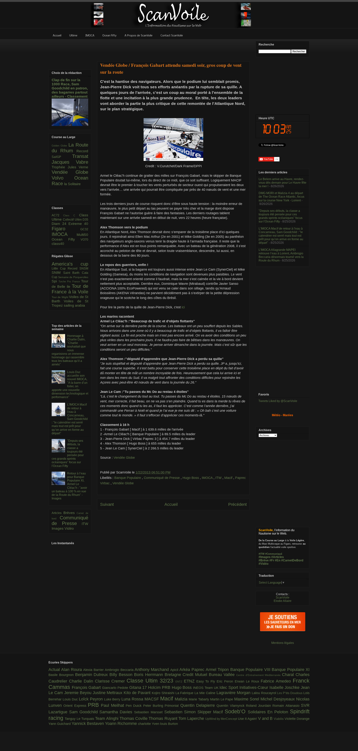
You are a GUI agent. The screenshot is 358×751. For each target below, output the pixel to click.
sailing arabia (74, 305)
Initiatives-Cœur (254, 687)
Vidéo (69, 528)
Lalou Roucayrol (264, 693)
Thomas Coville (134, 718)
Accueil (171, 504)
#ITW (261, 553)
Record (82, 151)
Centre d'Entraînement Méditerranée (259, 675)
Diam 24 (60, 224)
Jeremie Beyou (78, 692)
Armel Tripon (218, 669)
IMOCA (207, 478)
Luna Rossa (133, 699)
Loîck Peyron (91, 699)
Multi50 (82, 235)
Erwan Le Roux (248, 681)
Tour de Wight (60, 297)
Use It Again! (248, 719)
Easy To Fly (206, 681)
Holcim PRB (160, 687)
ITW (218, 478)
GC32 (84, 229)
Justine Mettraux (108, 692)
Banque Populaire (128, 478)
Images (58, 528)
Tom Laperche (191, 718)
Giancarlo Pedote (115, 688)
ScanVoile (282, 597)
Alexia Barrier (94, 670)
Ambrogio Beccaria (120, 670)
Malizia (182, 699)
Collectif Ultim (73, 219)
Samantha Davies (116, 712)
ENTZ (179, 681)
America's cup (70, 264)
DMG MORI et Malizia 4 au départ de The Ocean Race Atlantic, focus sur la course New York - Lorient (281, 196)
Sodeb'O (236, 711)
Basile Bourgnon (61, 675)
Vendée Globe (124, 457)
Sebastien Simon (181, 712)
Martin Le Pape (222, 699)
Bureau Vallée (222, 674)
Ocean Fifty (66, 239)
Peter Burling (154, 706)
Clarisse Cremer (111, 681)
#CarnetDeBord (292, 560)
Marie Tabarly (199, 699)
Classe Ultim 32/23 (151, 681)
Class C (71, 215)
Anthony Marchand (152, 669)
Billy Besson (121, 674)
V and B (266, 718)
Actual (54, 669)
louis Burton (169, 724)
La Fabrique (185, 693)
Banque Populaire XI (291, 669)
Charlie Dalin (82, 681)
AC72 (57, 215)
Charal (289, 674)
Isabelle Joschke (285, 687)
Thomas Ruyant (163, 718)
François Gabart (87, 687)
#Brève (264, 560)
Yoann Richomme (121, 723)
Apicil (174, 670)
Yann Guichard (60, 724)
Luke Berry (113, 699)
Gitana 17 (138, 687)
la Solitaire (72, 184)
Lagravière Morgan (234, 692)
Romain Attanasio (286, 706)
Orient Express (75, 706)
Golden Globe (60, 145)
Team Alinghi (107, 718)
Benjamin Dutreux (92, 674)
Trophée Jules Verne (70, 167)
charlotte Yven (149, 724)
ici (183, 307)
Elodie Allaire (282, 600)
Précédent (237, 504)
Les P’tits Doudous (290, 693)
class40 (58, 244)
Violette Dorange (297, 719)
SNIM (57, 273)
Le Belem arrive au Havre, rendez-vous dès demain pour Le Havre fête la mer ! (282, 182)
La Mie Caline (205, 693)
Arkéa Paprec (192, 669)
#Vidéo (263, 563)
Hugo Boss (191, 478)
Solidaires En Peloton (269, 712)
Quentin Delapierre (198, 705)
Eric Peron (226, 681)
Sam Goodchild (84, 712)
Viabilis (279, 718)
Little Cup (60, 268)
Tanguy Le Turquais (80, 719)
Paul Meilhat (113, 705)
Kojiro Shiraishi (163, 693)
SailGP (62, 156)
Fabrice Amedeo (277, 681)
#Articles (277, 557)
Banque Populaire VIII (251, 669)
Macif (228, 478)
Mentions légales (282, 642)
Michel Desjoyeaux (278, 699)
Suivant (107, 504)
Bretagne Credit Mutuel (187, 674)
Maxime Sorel (247, 699)
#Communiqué (273, 553)
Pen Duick (134, 706)
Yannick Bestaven (88, 723)
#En (277, 560)
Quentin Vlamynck (231, 706)
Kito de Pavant (138, 692)
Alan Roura (72, 669)
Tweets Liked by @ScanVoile (277, 401)
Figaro (66, 228)
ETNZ (190, 681)
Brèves (70, 513)
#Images (265, 557)
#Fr (271, 560)
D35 (85, 219)
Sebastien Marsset (149, 712)
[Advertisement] (173, 48)
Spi (55, 281)
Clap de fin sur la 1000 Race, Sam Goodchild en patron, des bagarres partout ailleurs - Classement (70, 88)
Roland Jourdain (259, 706)
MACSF (152, 699)
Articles (57, 513)
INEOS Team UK (206, 688)
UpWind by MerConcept (221, 718)
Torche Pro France (70, 281)
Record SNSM (78, 268)
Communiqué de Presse (162, 478)
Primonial (172, 706)
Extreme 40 (78, 224)
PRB (94, 705)
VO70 (84, 239)
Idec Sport (229, 687)
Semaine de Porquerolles (73, 277)
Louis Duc (71, 699)
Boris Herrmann (149, 674)
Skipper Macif (211, 712)
